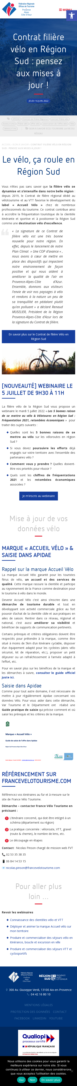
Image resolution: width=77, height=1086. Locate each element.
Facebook (22, 1018)
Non (32, 1079)
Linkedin (39, 1018)
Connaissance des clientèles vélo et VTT (36, 920)
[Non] (72, 1071)
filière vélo (23, 123)
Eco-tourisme (54, 128)
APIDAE (16, 119)
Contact (60, 1012)
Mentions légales (38, 1005)
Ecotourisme (9, 123)
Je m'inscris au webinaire (38, 496)
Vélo (72, 123)
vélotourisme (10, 128)
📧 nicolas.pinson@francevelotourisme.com (31, 868)
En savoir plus (50, 1079)
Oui (21, 1079)
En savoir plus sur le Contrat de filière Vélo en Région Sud (39, 336)
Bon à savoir (37, 128)
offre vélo (35, 123)
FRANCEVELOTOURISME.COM (36, 781)
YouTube (56, 1018)
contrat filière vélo (59, 119)
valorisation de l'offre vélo (55, 123)
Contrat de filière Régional (35, 119)
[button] (71, 15)
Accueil (6, 144)
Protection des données (30, 1012)
